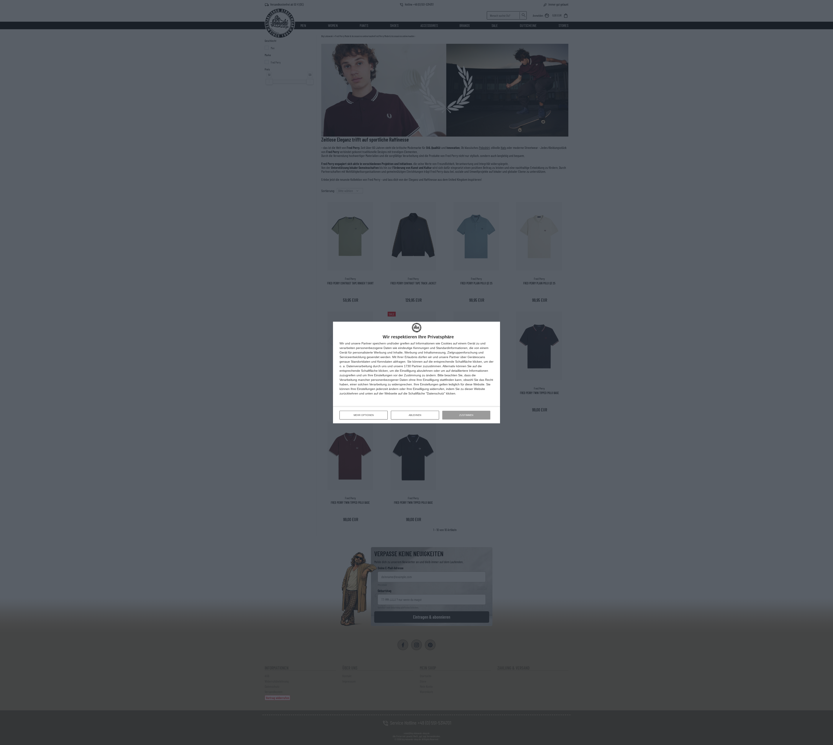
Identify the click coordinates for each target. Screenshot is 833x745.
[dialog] (416, 372)
